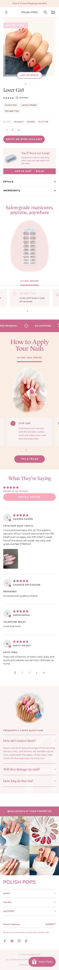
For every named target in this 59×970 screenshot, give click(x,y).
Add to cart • (29, 171)
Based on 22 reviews (15, 491)
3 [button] (29, 672)
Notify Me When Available (24, 139)
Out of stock (29, 75)
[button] (45, 12)
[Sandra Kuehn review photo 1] (10, 559)
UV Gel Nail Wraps (29, 358)
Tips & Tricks (29, 459)
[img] (21, 515)
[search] (45, 12)
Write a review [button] (30, 497)
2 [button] (22, 672)
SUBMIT (51, 924)
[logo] (29, 12)
